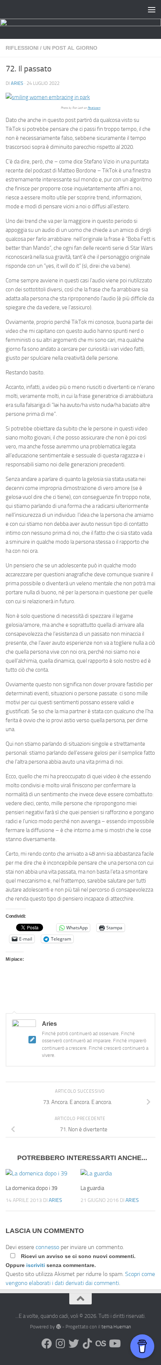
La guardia (92, 1188)
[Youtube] (114, 1343)
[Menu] (151, 9)
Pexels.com (94, 108)
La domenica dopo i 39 (31, 1188)
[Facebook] (47, 1343)
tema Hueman (116, 1326)
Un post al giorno (70, 48)
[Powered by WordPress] (58, 1326)
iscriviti (35, 1265)
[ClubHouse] (100, 1343)
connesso (47, 1247)
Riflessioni (22, 48)
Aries (17, 83)
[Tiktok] (87, 1343)
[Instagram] (60, 1343)
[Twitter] (74, 1343)
